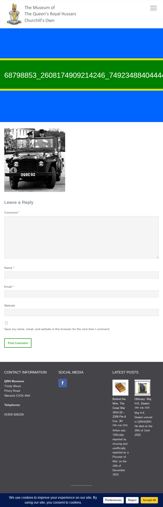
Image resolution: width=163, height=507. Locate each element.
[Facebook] (62, 383)
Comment (11, 212)
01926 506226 (14, 414)
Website (9, 305)
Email (9, 286)
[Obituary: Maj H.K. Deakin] (142, 388)
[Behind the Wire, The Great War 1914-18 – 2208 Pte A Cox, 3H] (120, 388)
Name (9, 267)
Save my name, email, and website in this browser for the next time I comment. (57, 329)
